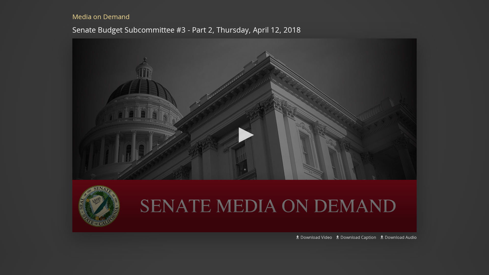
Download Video (316, 237)
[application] (244, 135)
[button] (244, 135)
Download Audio (401, 237)
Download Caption (358, 237)
